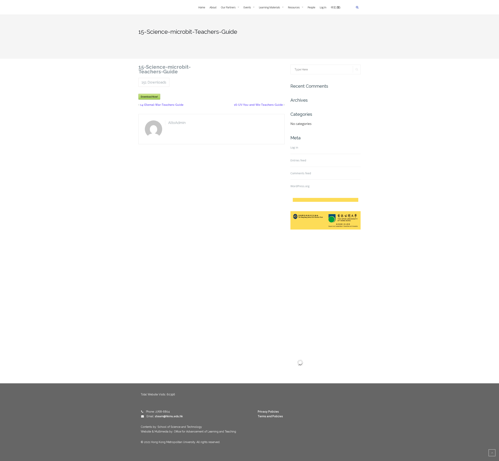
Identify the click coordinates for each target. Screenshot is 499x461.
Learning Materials (269, 7)
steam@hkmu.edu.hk (169, 416)
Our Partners (228, 7)
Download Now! (149, 96)
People (311, 7)
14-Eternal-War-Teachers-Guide (161, 104)
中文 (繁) (335, 7)
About (213, 7)
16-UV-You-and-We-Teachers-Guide (258, 104)
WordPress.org (300, 186)
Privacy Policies (268, 411)
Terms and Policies (270, 416)
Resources (294, 7)
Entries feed (298, 160)
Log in (294, 147)
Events (247, 7)
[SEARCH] (357, 69)
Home (201, 7)
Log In (323, 7)
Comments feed (300, 173)
